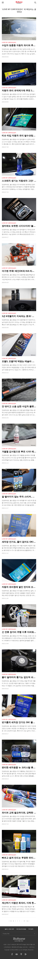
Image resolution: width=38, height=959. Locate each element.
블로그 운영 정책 (9, 929)
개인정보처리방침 (21, 929)
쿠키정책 (30, 929)
